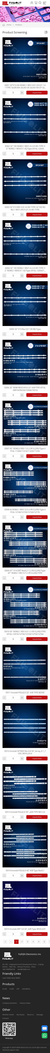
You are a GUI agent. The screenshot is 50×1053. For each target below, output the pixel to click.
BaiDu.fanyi (11, 978)
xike (17, 1050)
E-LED (12, 989)
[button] (19, 19)
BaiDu (18, 978)
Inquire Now (37, 93)
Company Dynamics (9, 1003)
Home (9, 25)
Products (18, 25)
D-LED (4, 989)
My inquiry (20, 1014)
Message (40, 1014)
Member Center (8, 1014)
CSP (18, 989)
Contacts (5, 1018)
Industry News (25, 1003)
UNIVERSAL (26, 989)
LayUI (4, 978)
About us (30, 1014)
